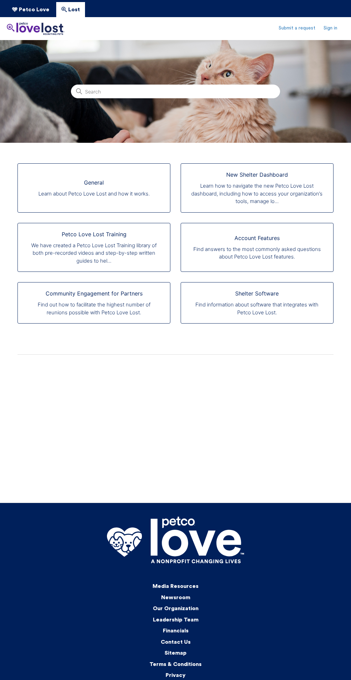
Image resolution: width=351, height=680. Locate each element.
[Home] (35, 28)
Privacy (175, 675)
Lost (73, 10)
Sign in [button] (330, 28)
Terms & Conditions (175, 664)
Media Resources (175, 586)
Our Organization (175, 609)
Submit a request (297, 28)
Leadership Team (175, 620)
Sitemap (175, 653)
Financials (176, 631)
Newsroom (175, 598)
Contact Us (176, 642)
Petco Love (33, 10)
